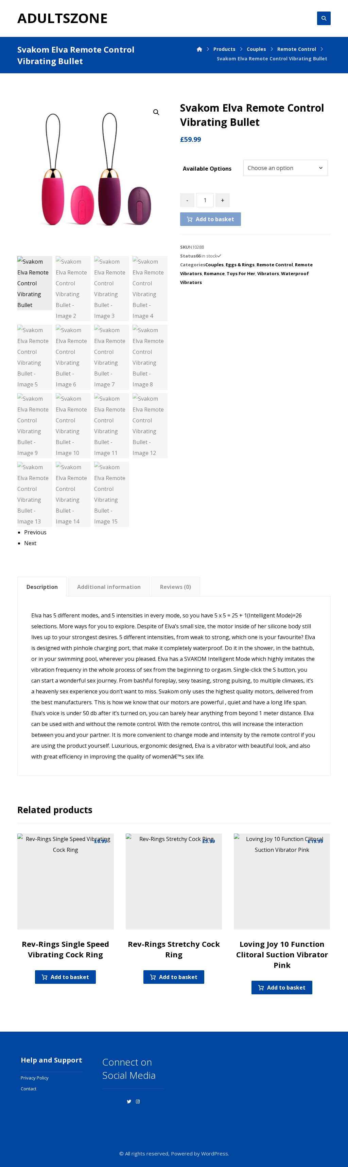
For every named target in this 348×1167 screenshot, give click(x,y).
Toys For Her (241, 273)
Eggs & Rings (240, 265)
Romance (214, 273)
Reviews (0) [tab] (175, 587)
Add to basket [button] (70, 977)
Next (30, 543)
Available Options (207, 168)
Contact (28, 1089)
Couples (214, 265)
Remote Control (275, 265)
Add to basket (215, 219)
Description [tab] (42, 587)
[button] (156, 112)
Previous (35, 532)
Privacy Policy (35, 1078)
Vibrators (268, 273)
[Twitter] (128, 1101)
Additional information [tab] (109, 587)
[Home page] (199, 49)
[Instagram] (137, 1101)
